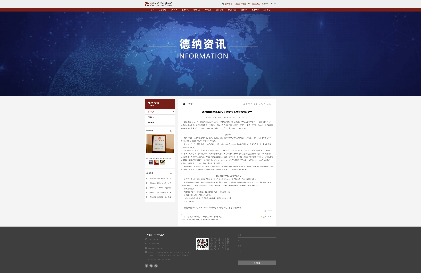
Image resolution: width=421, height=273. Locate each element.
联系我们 (255, 9)
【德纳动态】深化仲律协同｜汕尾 (159, 183)
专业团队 (174, 9)
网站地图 (168, 259)
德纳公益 (196, 9)
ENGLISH (273, 4)
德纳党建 (219, 9)
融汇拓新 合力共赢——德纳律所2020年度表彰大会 (204, 217)
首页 (152, 9)
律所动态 (270, 104)
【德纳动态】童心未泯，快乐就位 (159, 197)
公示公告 (151, 117)
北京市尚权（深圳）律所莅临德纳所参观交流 (202, 219)
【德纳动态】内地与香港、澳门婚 (159, 178)
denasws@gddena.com (156, 248)
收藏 (264, 217)
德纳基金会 (232, 9)
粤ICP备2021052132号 (156, 259)
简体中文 (265, 4)
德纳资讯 (208, 9)
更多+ (172, 131)
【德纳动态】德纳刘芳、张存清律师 (158, 158)
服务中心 (266, 9)
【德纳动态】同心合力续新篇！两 (159, 192)
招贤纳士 (244, 9)
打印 (271, 217)
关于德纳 (162, 9)
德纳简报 (151, 122)
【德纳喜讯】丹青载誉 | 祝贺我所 (159, 188)
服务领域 (185, 9)
